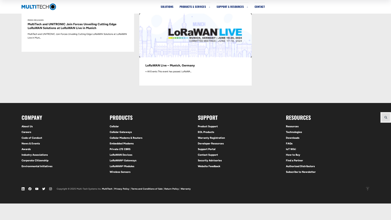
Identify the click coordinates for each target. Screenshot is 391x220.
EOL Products (206, 132)
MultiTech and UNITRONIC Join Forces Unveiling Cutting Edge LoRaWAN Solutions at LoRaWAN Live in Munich (72, 26)
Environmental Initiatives (37, 166)
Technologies (294, 132)
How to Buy (293, 154)
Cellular (114, 126)
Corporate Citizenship (35, 160)
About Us (27, 126)
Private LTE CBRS (120, 149)
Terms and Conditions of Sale (147, 188)
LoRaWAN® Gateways (123, 160)
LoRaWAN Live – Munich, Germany (170, 65)
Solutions (167, 7)
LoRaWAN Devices (121, 154)
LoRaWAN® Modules (122, 166)
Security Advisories (210, 160)
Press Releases (36, 20)
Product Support (208, 126)
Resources (292, 126)
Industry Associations (35, 154)
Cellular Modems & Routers (126, 137)
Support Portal (206, 149)
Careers (26, 132)
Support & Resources (230, 7)
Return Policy (171, 188)
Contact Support (208, 154)
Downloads (292, 137)
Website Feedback (209, 166)
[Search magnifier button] (386, 117)
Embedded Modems (122, 143)
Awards (26, 149)
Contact (260, 7)
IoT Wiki (291, 149)
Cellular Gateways (121, 132)
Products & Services (193, 7)
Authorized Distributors (300, 166)
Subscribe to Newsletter (301, 171)
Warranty (186, 188)
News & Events (31, 143)
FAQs (289, 143)
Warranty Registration (211, 137)
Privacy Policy (121, 188)
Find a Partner (294, 160)
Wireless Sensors (120, 171)
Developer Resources (211, 143)
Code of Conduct (32, 137)
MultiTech (107, 188)
